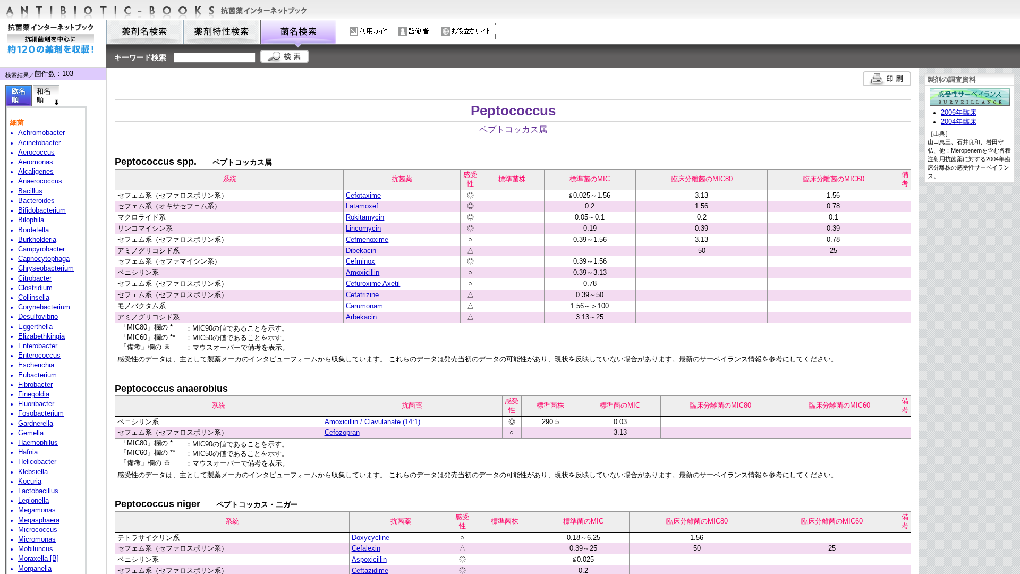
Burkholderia (37, 239)
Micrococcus (37, 530)
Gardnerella (35, 423)
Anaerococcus (40, 181)
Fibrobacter (35, 385)
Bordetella (33, 230)
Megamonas (37, 510)
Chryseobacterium (46, 268)
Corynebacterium (44, 307)
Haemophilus (38, 442)
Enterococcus (39, 355)
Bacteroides (36, 201)
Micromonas (37, 539)
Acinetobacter (39, 143)
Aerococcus (36, 152)
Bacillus (30, 191)
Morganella (35, 568)
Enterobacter (37, 346)
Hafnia (28, 452)
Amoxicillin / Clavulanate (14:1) (372, 422)
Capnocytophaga (44, 259)
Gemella (31, 433)
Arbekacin (361, 317)
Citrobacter (35, 278)
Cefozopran (342, 432)
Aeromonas (35, 162)
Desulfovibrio (38, 316)
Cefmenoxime (367, 239)
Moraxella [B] (38, 558)
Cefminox (360, 261)
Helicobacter (37, 462)
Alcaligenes (36, 171)
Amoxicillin (362, 272)
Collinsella (33, 297)
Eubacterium (37, 375)
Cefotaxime (363, 195)
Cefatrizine (362, 295)
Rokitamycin (365, 217)
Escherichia (36, 365)
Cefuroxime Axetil (373, 284)
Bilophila (31, 220)
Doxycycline (370, 538)
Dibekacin (361, 251)
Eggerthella (35, 327)
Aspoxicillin (369, 559)
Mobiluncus (35, 549)
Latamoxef (362, 206)
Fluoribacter (36, 404)
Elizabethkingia (41, 336)
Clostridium (35, 288)
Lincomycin (363, 228)
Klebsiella (33, 472)
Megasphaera (39, 520)
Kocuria (29, 481)
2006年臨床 (958, 112)
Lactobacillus (38, 491)
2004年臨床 (958, 121)
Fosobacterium (41, 413)
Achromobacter (41, 133)
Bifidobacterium (42, 210)
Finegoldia (33, 394)
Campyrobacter (41, 249)
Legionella (33, 500)
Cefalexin (366, 548)
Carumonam (364, 306)
